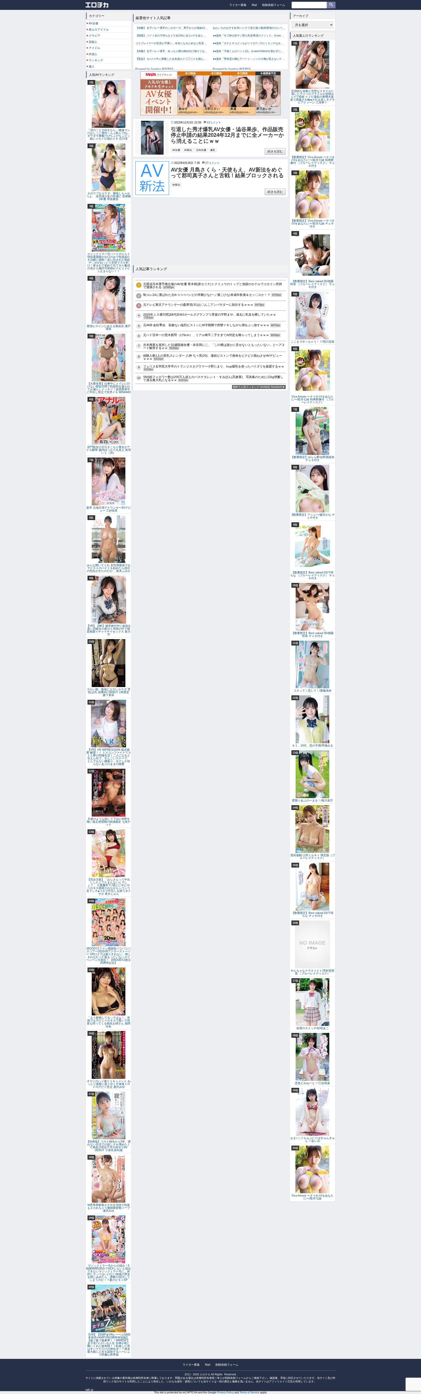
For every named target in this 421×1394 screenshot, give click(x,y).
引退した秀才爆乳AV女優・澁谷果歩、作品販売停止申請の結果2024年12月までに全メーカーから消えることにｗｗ (227, 135)
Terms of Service (249, 1392)
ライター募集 (237, 5)
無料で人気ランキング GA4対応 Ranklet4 (257, 387)
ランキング (96, 60)
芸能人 (93, 41)
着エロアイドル (99, 29)
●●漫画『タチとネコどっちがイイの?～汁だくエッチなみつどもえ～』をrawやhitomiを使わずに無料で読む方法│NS (249, 43)
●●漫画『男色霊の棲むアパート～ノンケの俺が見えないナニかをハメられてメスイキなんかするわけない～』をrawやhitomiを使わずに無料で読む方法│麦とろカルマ (249, 58)
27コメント (212, 163)
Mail (254, 5)
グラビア (94, 35)
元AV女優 (201, 150)
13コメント (214, 122)
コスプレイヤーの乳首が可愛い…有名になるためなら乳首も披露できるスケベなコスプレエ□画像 (172, 43)
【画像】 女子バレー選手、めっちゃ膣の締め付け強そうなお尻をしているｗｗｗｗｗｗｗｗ (172, 51)
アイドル (94, 48)
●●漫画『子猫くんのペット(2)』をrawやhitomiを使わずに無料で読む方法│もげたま (249, 51)
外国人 (93, 54)
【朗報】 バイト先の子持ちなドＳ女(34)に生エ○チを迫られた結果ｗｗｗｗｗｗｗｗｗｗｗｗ (172, 35)
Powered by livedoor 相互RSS (154, 69)
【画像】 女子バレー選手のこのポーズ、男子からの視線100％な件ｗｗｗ (172, 27)
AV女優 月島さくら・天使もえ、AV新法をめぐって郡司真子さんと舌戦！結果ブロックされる (227, 172)
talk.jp (89, 1389)
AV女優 (176, 150)
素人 (92, 66)
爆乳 (212, 150)
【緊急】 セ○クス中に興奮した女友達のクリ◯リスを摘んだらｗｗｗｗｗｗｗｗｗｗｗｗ (172, 58)
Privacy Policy (225, 1392)
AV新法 (188, 150)
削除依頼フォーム (273, 5)
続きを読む (275, 151)
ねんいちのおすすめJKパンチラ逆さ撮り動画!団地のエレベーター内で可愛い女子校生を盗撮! (249, 27)
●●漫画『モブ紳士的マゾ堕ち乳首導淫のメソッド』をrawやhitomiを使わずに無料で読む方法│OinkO (249, 35)
